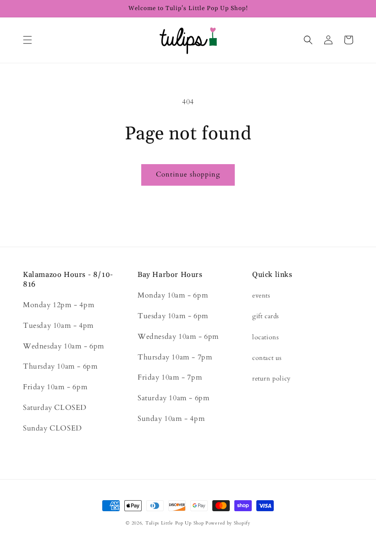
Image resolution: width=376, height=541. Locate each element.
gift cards (265, 316)
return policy (271, 378)
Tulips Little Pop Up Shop (174, 523)
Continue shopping (188, 174)
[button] (27, 40)
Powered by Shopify (227, 523)
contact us (267, 357)
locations (265, 337)
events (261, 295)
